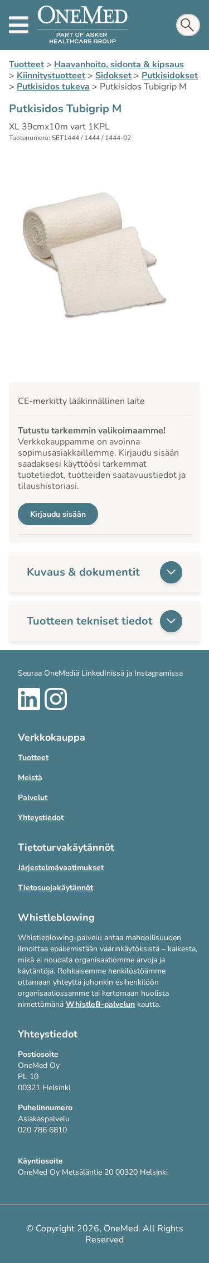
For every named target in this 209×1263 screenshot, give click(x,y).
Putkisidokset (170, 75)
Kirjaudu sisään (58, 514)
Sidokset (113, 75)
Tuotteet (26, 64)
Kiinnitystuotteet (51, 75)
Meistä (30, 777)
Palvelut (32, 797)
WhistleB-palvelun (100, 1004)
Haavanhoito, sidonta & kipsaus (119, 64)
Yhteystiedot (41, 817)
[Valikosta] (18, 25)
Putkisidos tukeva (53, 87)
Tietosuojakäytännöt (55, 887)
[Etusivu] (82, 25)
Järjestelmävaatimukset (61, 867)
